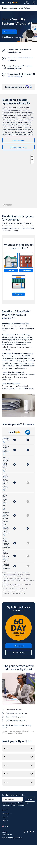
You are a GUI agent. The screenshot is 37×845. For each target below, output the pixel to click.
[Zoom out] (32, 159)
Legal (4, 820)
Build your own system (18, 147)
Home (4, 8)
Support (5, 817)
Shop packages (18, 140)
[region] (18, 180)
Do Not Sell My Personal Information (12, 837)
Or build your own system (11, 37)
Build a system (18, 652)
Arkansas (19, 8)
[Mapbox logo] (7, 205)
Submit (30, 799)
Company (5, 813)
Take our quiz (18, 646)
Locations (11, 8)
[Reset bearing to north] (32, 162)
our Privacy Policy (19, 805)
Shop (3, 810)
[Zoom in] (32, 156)
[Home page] (14, 2)
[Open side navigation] (2, 2)
